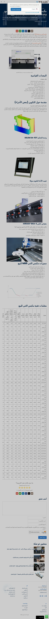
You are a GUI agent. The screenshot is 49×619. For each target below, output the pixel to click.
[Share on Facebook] (26, 31)
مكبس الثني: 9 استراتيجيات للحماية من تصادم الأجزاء (23, 557)
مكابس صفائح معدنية (36, 43)
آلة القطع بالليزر (12, 588)
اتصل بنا (25, 607)
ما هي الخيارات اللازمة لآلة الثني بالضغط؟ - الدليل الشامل (22, 574)
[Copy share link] (32, 31)
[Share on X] (29, 31)
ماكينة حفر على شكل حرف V (9, 590)
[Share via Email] (20, 31)
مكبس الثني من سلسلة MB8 (40, 34)
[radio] (29, 487)
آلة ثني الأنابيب (24, 594)
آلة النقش (25, 596)
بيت (42, 17)
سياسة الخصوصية (43, 611)
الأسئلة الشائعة (24, 605)
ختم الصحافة (12, 596)
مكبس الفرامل (34, 17)
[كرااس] (42, 2)
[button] (4, 2)
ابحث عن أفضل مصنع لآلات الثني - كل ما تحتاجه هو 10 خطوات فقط (20, 549)
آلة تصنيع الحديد (24, 592)
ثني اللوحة (25, 598)
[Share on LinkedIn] (23, 31)
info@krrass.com (43, 592)
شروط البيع (44, 609)
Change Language (16, 9)
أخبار (39, 17)
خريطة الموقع (24, 609)
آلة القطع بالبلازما (11, 594)
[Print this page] (17, 31)
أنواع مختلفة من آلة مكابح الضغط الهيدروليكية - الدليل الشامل (21, 566)
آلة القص (25, 590)
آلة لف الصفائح (12, 592)
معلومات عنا (44, 605)
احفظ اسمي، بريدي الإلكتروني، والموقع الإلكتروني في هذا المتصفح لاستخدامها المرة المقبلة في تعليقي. (25, 528)
